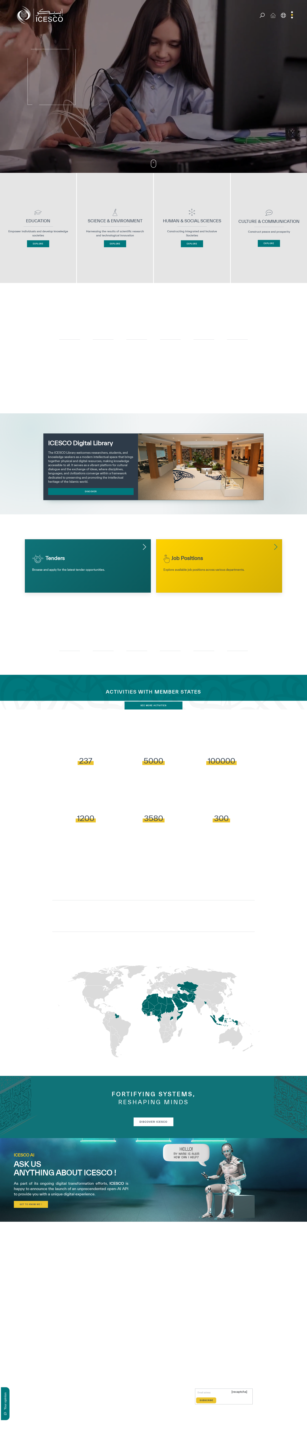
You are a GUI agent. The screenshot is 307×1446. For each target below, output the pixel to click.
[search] (262, 15)
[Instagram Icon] (81, 1395)
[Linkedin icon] (73, 1395)
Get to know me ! (31, 1204)
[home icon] (273, 15)
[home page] (41, 15)
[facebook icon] (56, 1395)
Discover (91, 491)
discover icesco (153, 1121)
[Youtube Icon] (89, 1395)
